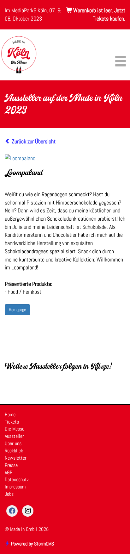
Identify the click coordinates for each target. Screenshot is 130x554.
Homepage (17, 309)
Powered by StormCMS (32, 543)
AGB (8, 472)
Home (10, 414)
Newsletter (16, 458)
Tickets (12, 422)
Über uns (13, 443)
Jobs (9, 494)
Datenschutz (17, 479)
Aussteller (14, 436)
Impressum (15, 486)
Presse (11, 465)
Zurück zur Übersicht (33, 141)
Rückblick (14, 450)
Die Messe (14, 428)
